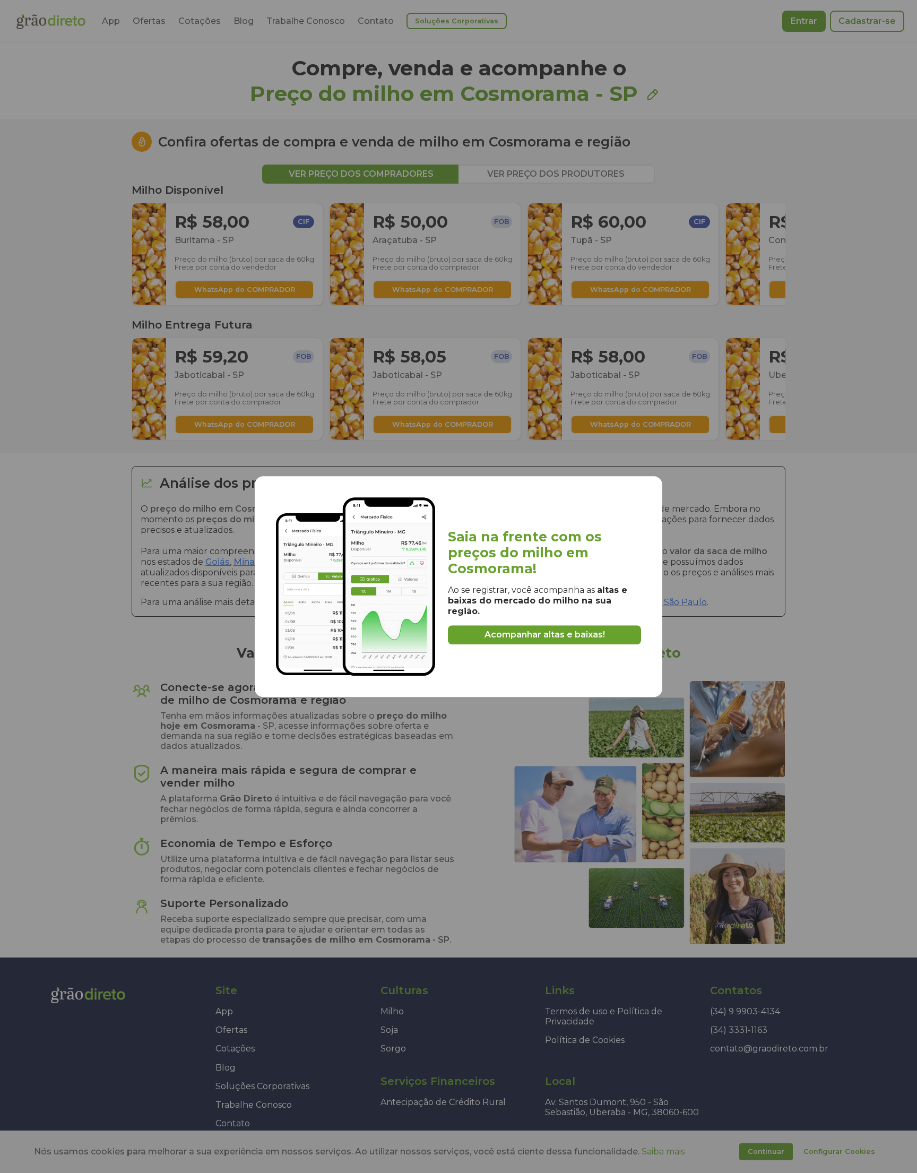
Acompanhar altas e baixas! (545, 634)
